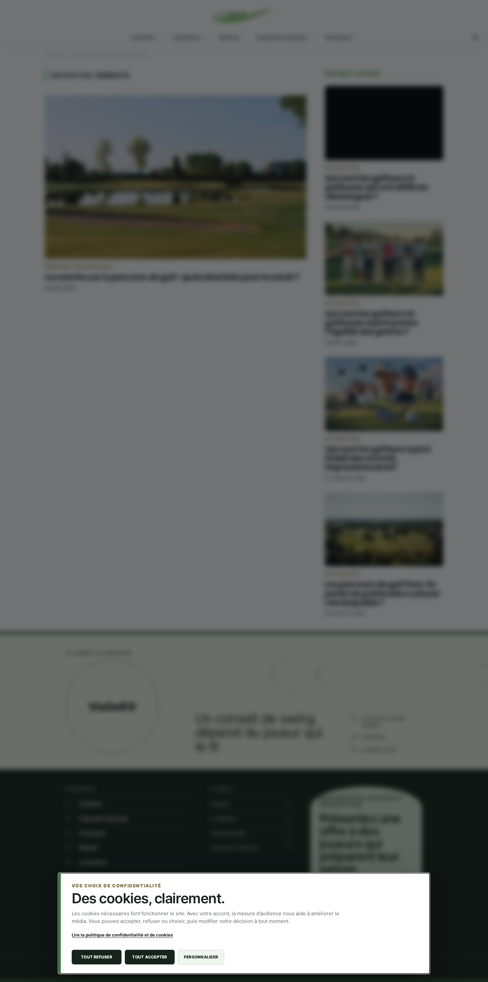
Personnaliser (201, 956)
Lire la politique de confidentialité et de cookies (122, 934)
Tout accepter (149, 956)
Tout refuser (96, 956)
